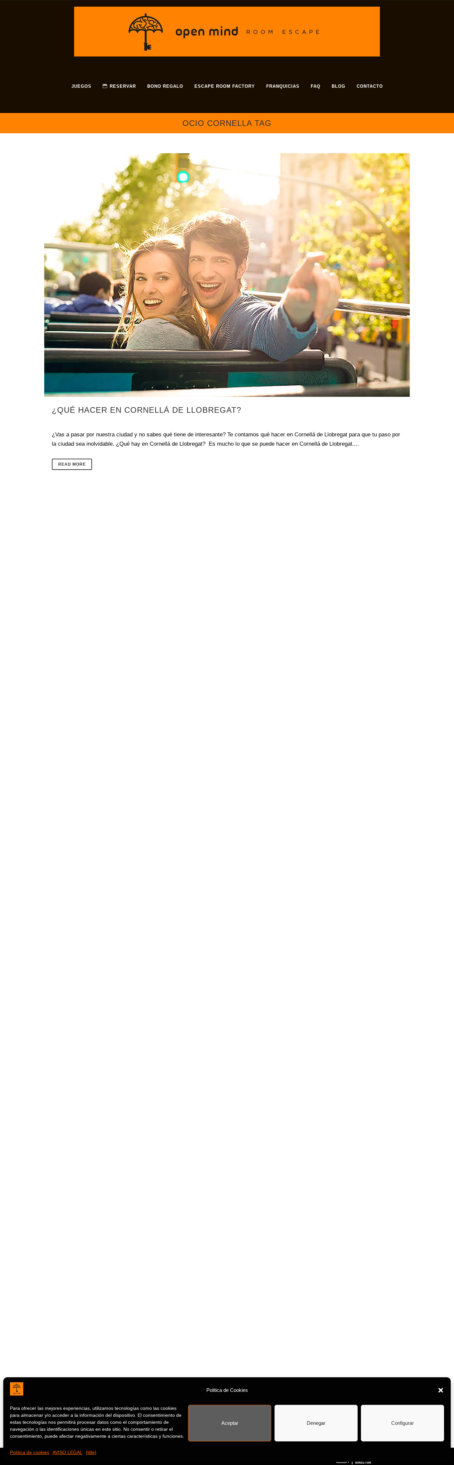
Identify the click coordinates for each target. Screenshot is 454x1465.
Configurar (402, 1423)
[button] (440, 1390)
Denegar (316, 1423)
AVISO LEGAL (67, 1452)
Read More (72, 464)
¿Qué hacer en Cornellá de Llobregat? (146, 409)
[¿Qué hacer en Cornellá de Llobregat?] (227, 275)
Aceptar (229, 1423)
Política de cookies (29, 1452)
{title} (91, 1452)
